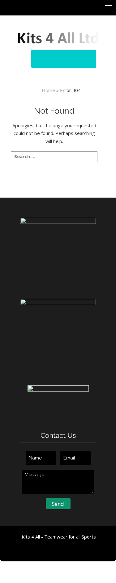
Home (48, 90)
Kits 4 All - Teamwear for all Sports (59, 537)
